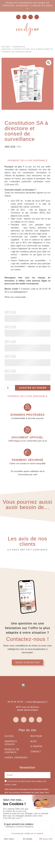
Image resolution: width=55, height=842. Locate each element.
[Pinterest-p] (36, 17)
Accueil (6, 47)
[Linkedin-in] (24, 17)
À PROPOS (36, 746)
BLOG (34, 741)
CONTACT (36, 751)
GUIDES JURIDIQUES (16, 757)
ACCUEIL (9, 736)
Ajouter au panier (32, 388)
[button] (48, 62)
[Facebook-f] (30, 17)
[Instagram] (18, 17)
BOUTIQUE (36, 736)
